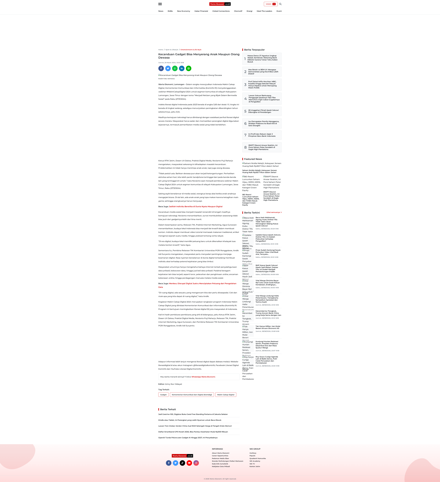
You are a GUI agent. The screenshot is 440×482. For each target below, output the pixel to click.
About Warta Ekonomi (220, 453)
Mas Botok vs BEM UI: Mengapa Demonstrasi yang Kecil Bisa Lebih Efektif (263, 72)
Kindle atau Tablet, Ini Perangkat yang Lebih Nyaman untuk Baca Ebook (189, 420)
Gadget (163, 395)
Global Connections (221, 11)
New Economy (183, 11)
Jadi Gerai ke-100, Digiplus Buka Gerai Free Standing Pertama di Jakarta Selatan (193, 414)
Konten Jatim (255, 466)
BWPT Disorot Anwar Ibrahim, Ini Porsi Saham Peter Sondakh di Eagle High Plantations (263, 147)
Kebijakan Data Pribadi (221, 466)
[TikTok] (182, 463)
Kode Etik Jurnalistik (220, 464)
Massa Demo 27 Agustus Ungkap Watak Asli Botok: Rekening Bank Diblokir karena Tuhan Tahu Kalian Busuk (263, 59)
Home (160, 50)
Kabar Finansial (201, 11)
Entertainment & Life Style (191, 50)
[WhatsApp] (175, 68)
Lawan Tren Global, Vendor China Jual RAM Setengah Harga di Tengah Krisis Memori (195, 426)
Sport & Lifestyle (171, 50)
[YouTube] (189, 463)
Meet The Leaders (264, 11)
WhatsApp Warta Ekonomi (203, 377)
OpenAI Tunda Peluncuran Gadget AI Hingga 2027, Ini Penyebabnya (187, 438)
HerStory (253, 453)
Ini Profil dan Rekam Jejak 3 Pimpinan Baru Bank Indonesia (261, 135)
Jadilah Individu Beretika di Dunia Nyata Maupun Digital (196, 206)
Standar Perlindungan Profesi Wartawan (227, 461)
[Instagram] (196, 463)
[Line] (188, 68)
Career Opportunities (220, 456)
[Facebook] (161, 68)
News (160, 11)
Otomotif (238, 11)
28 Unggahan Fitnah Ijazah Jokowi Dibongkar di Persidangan (263, 111)
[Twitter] (168, 68)
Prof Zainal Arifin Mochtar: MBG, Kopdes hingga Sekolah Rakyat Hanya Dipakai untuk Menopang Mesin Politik (262, 84)
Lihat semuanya (273, 212)
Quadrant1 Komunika (258, 458)
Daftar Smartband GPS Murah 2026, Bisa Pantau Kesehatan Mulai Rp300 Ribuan (193, 432)
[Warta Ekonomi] (220, 4)
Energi (249, 11)
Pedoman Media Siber (220, 458)
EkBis (170, 11)
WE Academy (255, 461)
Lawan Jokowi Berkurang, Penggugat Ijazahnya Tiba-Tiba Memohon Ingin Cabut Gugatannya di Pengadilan (264, 98)
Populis (252, 456)
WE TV (252, 464)
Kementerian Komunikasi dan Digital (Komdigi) (192, 395)
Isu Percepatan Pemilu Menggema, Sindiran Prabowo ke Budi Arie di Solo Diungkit (263, 123)
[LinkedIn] (181, 68)
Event (279, 11)
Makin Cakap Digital (225, 395)
